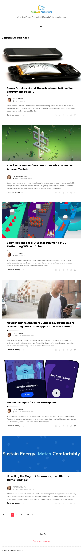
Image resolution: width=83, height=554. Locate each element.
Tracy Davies (18, 99)
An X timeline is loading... (41, 541)
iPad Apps (28, 178)
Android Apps (20, 101)
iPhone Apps (29, 336)
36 (28, 515)
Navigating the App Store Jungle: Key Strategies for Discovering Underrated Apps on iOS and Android (41, 324)
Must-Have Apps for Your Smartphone (32, 402)
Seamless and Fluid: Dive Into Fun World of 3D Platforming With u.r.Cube (36, 244)
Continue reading (13, 115)
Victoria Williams (20, 176)
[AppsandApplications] (41, 9)
